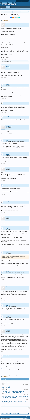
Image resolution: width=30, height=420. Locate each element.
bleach (7, 252)
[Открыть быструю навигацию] (28, 413)
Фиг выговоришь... (6, 382)
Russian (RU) (3, 416)
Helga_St (7, 305)
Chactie (7, 286)
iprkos (7, 228)
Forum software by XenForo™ (5, 418)
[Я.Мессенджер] (19, 17)
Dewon (7, 102)
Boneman (8, 66)
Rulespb (7, 154)
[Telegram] (15, 17)
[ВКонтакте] (11, 17)
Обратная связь (23, 416)
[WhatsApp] (17, 17)
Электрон (8, 23)
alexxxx (7, 217)
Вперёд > (6, 20)
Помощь (27, 416)
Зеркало (7, 140)
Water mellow (9, 126)
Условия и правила (26, 418)
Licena (7, 316)
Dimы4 (7, 116)
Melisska (7, 201)
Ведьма (7, 84)
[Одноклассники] (13, 17)
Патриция (8, 185)
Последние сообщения (5, 8)
